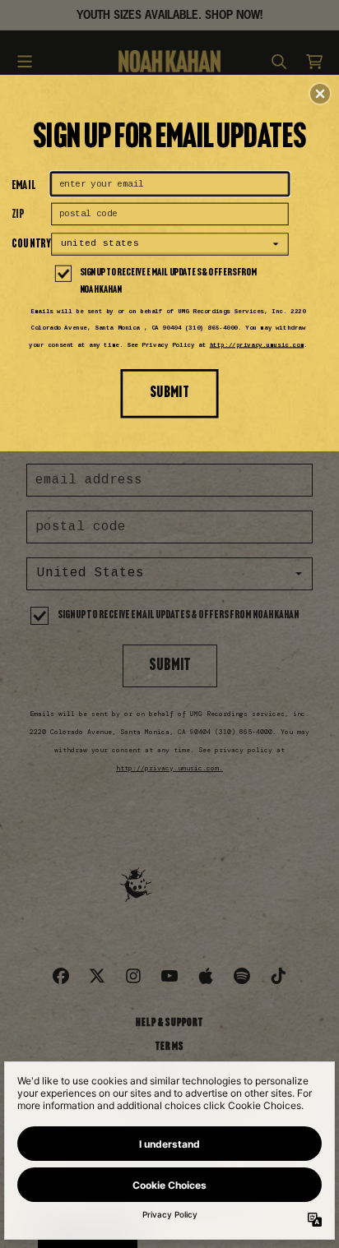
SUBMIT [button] (169, 392)
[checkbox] (171, 282)
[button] (320, 94)
